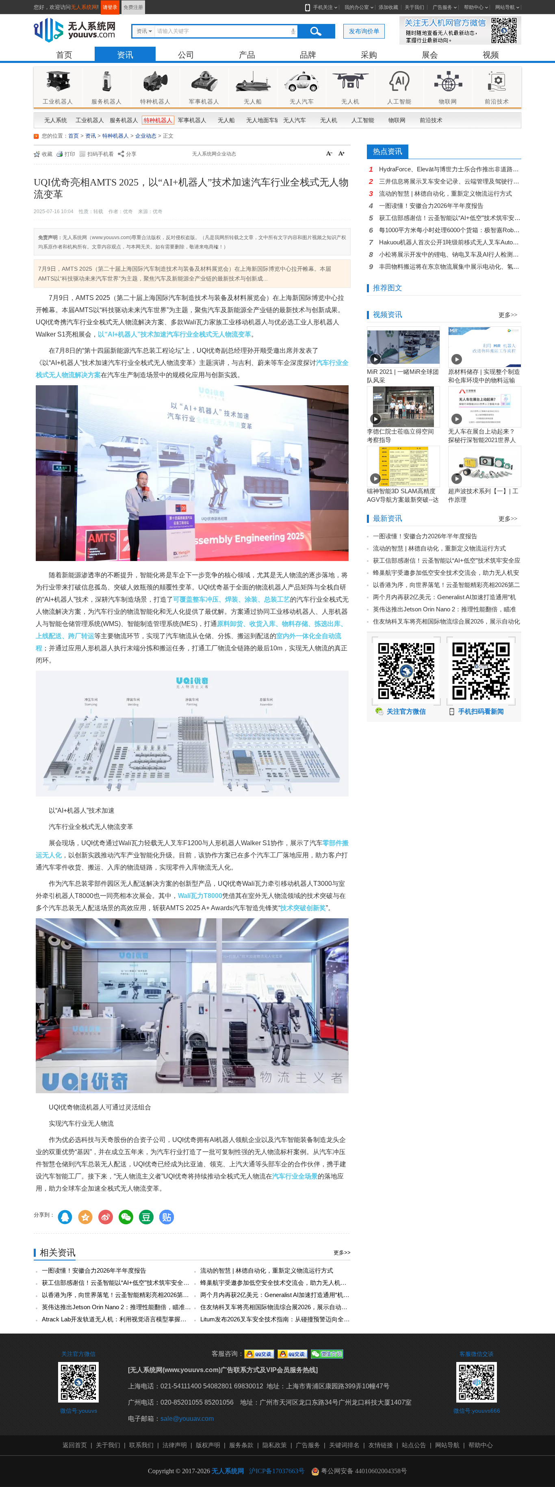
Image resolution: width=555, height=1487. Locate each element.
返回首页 (75, 1445)
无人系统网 (84, 7)
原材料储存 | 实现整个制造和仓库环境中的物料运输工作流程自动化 (484, 380)
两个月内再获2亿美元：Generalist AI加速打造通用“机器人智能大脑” (291, 1294)
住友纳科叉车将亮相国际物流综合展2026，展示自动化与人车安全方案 (295, 1307)
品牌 (308, 54)
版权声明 (208, 1445)
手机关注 (323, 7)
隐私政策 (274, 1445)
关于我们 (414, 7)
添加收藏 (388, 7)
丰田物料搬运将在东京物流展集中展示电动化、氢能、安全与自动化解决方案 (450, 266)
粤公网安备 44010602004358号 (363, 1471)
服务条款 (241, 1445)
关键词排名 (344, 1445)
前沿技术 (431, 120)
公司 (186, 54)
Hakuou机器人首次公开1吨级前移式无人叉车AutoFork (450, 242)
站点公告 (414, 1445)
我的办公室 (357, 7)
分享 (131, 154)
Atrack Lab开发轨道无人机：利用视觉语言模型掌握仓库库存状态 (129, 1319)
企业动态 (145, 136)
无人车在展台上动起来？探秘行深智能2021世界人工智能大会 (482, 440)
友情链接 (381, 1445)
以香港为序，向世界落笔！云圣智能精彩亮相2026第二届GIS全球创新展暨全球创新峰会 (160, 1294)
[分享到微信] (126, 1217)
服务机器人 (124, 120)
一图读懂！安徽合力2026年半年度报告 (94, 1270)
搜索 (315, 31)
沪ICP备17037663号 (277, 1471)
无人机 (328, 120)
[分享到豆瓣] (146, 1217)
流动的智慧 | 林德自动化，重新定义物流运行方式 (266, 1270)
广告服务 (442, 7)
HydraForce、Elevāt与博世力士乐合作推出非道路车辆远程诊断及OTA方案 (450, 169)
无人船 (226, 120)
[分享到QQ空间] (85, 1217)
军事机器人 (192, 120)
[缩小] (330, 154)
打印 (70, 154)
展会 (430, 54)
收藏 (47, 154)
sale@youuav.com (187, 1418)
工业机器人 (90, 120)
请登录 (110, 7)
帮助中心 (473, 7)
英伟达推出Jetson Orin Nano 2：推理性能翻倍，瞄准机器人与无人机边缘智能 (147, 1307)
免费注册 (133, 7)
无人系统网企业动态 (214, 154)
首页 (64, 54)
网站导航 (505, 7)
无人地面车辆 (261, 120)
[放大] (342, 154)
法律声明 (175, 1445)
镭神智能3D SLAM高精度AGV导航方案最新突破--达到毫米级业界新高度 (403, 499)
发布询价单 (364, 31)
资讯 (125, 54)
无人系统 (55, 120)
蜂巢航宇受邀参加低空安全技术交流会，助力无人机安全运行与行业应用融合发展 (310, 1282)
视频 (491, 54)
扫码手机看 (100, 154)
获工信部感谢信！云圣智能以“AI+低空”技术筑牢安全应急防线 (125, 1282)
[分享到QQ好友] (65, 1217)
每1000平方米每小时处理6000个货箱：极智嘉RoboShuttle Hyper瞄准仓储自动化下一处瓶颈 (450, 230)
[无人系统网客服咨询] (259, 1353)
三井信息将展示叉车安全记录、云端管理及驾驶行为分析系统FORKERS (450, 181)
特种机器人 (158, 120)
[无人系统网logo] (74, 30)
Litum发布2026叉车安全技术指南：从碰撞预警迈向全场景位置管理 (290, 1319)
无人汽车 (294, 120)
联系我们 (141, 1445)
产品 (247, 54)
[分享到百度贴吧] (166, 1217)
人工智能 (362, 120)
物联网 (396, 120)
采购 (369, 54)
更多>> (342, 1253)
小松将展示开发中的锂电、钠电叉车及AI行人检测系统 (450, 254)
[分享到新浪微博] (106, 1217)
